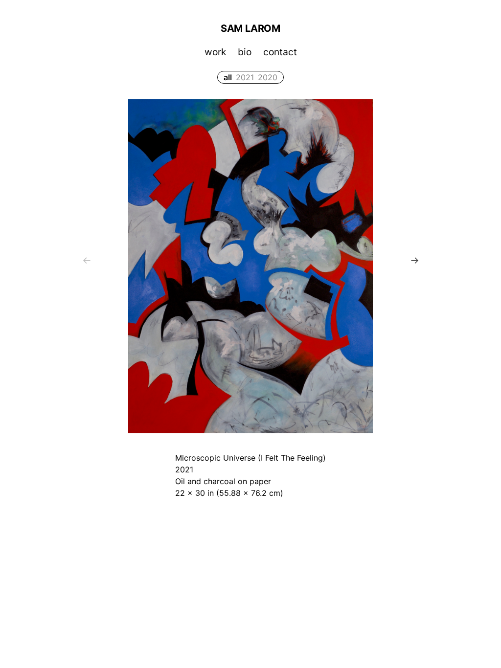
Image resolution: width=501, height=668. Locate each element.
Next (414, 260)
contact (280, 52)
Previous (86, 260)
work (215, 52)
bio (244, 52)
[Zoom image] (250, 266)
